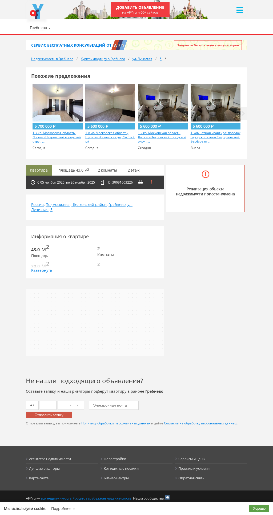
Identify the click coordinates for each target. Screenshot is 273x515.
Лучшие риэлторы (44, 468)
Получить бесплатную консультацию (207, 45)
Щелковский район (89, 204)
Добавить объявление (140, 10)
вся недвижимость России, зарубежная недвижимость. (86, 498)
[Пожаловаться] (151, 182)
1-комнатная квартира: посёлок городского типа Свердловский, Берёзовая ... (215, 137)
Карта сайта (39, 478)
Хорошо (259, 508)
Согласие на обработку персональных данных (200, 423)
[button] (243, 113)
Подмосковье (58, 204)
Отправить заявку (49, 415)
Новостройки (115, 458)
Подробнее (61, 508)
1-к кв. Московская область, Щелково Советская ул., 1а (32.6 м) (110, 137)
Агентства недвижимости (50, 458)
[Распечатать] (140, 182)
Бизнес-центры (116, 478)
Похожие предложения (60, 76)
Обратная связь (191, 478)
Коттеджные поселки (121, 468)
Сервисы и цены (191, 458)
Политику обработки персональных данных (115, 423)
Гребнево (117, 204)
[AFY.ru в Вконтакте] (167, 497)
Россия (37, 204)
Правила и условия (194, 468)
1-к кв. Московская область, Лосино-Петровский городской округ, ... (57, 137)
